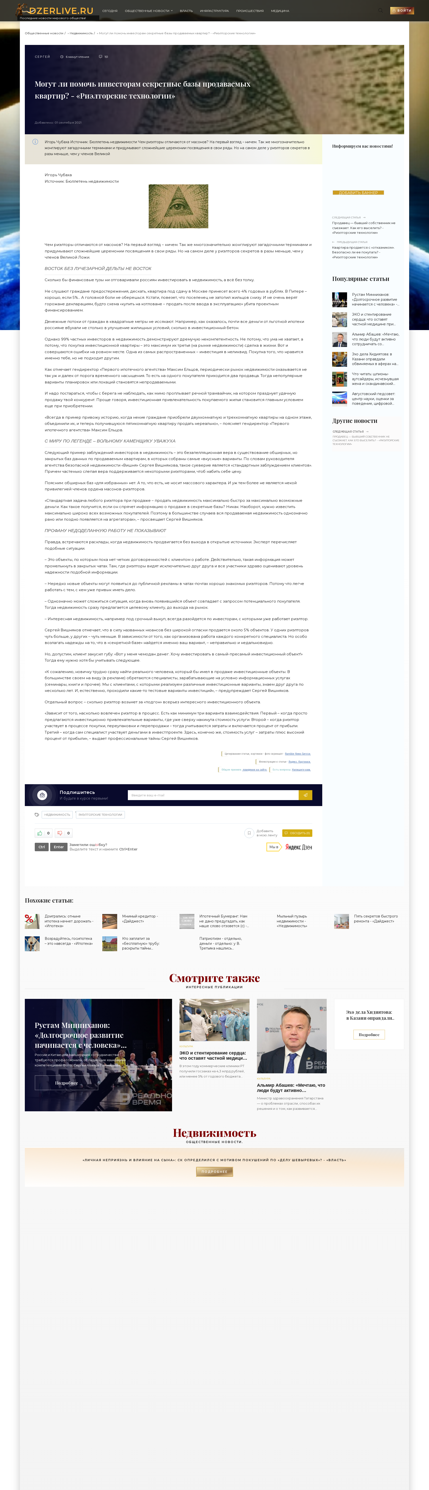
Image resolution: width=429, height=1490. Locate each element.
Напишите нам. (301, 769)
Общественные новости (147, 11)
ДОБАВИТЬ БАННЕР (358, 193)
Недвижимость (81, 33)
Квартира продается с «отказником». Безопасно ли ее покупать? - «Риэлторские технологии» (363, 249)
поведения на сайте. (254, 769)
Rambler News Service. (298, 753)
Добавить (267, 833)
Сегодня (109, 11)
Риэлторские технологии (100, 814)
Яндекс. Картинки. (299, 761)
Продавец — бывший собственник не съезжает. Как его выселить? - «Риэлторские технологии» (363, 225)
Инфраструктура (214, 11)
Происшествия (250, 11)
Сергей (42, 57)
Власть (186, 11)
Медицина (280, 11)
